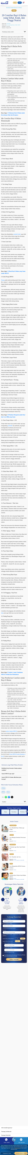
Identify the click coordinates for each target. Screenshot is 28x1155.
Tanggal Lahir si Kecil (9, 1085)
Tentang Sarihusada (6, 1131)
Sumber (4, 936)
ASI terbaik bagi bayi (7, 1127)
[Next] (25, 1035)
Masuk (14, 2)
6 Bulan (4, 922)
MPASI (3, 926)
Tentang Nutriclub (6, 1135)
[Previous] (3, 1035)
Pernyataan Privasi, (8, 1093)
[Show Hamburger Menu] (26, 2)
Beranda (7, 7)
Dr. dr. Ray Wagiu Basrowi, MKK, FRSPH (16, 27)
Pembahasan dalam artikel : (9, 34)
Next (27, 946)
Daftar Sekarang (14, 1098)
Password (5, 1067)
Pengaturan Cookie (7, 1153)
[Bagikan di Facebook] (9, 931)
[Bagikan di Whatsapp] (6, 931)
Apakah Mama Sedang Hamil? (8, 1076)
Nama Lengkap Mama (7, 1056)
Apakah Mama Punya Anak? (7, 1079)
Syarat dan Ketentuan (18, 1093)
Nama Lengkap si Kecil (9, 1080)
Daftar (19, 2)
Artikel (12, 7)
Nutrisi (15, 7)
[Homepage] (5, 3)
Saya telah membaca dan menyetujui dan (14, 1093)
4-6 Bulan (20, 7)
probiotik (18, 494)
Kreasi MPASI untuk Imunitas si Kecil (12, 884)
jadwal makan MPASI (13, 853)
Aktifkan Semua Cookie (21, 1153)
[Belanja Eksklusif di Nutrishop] (23, 2)
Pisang (3, 326)
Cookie (5, 1094)
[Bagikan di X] (13, 931)
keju (7, 714)
